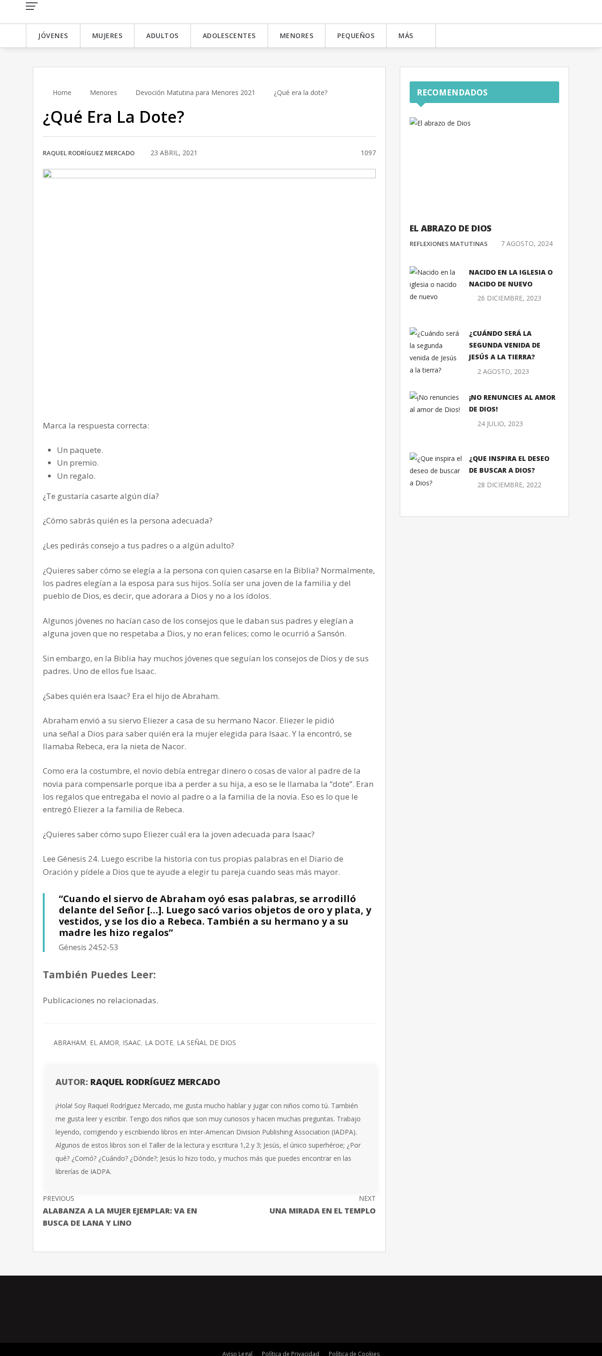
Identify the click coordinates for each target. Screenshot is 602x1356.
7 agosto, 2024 (527, 243)
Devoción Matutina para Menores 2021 (195, 92)
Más (405, 35)
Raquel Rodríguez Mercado (89, 153)
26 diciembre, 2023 (509, 297)
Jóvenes (53, 35)
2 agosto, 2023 (503, 371)
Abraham (70, 1042)
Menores (297, 35)
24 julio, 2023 (500, 423)
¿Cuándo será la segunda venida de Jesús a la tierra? (504, 345)
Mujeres (107, 35)
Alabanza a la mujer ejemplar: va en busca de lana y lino (120, 1211)
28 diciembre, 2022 (509, 484)
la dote (159, 1042)
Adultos (162, 35)
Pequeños (355, 35)
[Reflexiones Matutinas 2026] (87, 11)
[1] (342, 153)
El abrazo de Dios (450, 228)
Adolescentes (229, 35)
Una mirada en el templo (322, 1205)
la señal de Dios (206, 1042)
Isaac (132, 1042)
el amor (104, 1042)
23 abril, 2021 (174, 152)
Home (61, 92)
